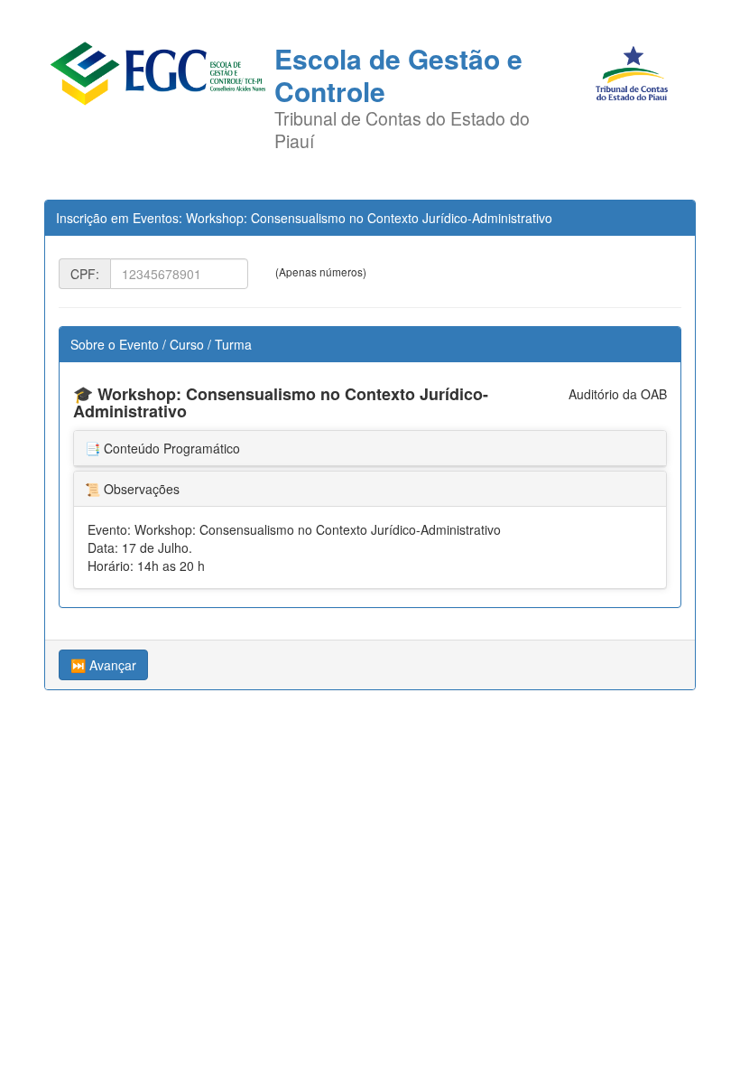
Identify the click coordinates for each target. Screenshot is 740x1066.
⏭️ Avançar (103, 665)
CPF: (84, 274)
